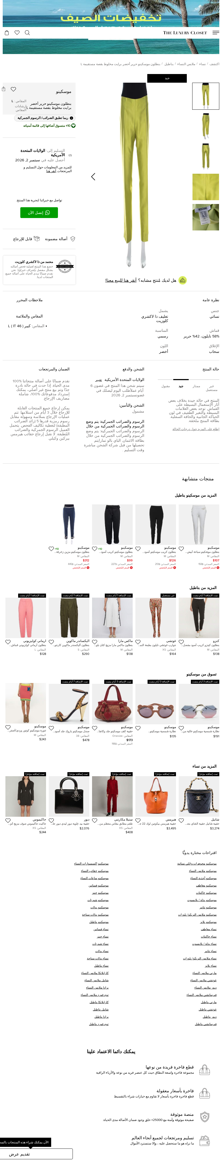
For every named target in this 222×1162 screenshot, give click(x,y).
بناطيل (169, 64)
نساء (202, 64)
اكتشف (214, 64)
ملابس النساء (186, 64)
